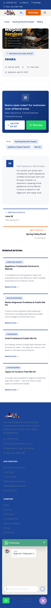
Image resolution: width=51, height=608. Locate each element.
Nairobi (37, 147)
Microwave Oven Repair (14, 467)
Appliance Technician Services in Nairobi (22, 267)
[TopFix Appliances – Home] (9, 12)
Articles (6, 528)
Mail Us (25, 3)
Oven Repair (9, 472)
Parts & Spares (10, 490)
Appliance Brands (11, 523)
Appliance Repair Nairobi (19, 147)
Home (6, 22)
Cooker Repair (10, 477)
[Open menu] (45, 12)
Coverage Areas (10, 519)
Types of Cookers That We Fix (20, 371)
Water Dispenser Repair (14, 481)
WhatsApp (33, 12)
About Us (7, 509)
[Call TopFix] (21, 12)
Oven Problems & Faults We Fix (21, 338)
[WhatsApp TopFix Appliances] (6, 600)
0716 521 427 (11, 3)
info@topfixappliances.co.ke (19, 443)
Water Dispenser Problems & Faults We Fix (25, 303)
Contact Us (8, 532)
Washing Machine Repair (23, 22)
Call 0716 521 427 (14, 125)
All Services (8, 514)
